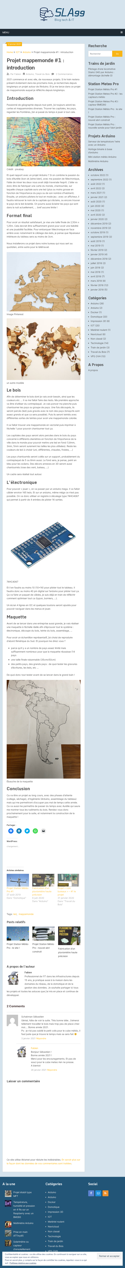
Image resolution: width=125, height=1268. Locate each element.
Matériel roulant (99, 329)
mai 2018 (95, 272)
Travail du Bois (42, 74)
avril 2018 (96, 276)
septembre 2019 (99, 236)
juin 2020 (95, 206)
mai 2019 (95, 245)
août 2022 (96, 183)
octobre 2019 (98, 232)
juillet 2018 (96, 263)
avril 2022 (96, 188)
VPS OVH (96, 356)
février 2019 (97, 250)
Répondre (41, 1038)
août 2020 (96, 201)
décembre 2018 (99, 258)
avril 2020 (96, 214)
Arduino (27, 52)
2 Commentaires (64, 74)
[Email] (98, 1193)
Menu (5, 32)
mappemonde (26, 914)
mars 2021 (96, 192)
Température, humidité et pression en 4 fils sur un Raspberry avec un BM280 (24, 1209)
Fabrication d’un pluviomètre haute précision (41, 891)
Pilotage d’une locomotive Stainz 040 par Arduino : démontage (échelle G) (101, 72)
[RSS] (105, 1193)
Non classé (96, 338)
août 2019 (96, 241)
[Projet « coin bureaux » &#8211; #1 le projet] (69, 880)
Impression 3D (98, 321)
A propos (93, 370)
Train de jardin (98, 347)
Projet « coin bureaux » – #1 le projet (67, 891)
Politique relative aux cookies (23, 1263)
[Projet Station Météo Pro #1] (18, 880)
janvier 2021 (97, 197)
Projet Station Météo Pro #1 (102, 89)
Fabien (17, 74)
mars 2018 (96, 280)
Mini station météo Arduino (102, 156)
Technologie (97, 343)
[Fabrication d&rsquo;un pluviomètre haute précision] (43, 880)
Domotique (96, 316)
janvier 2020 (97, 219)
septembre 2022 (99, 179)
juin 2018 (95, 267)
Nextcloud (96, 334)
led (15, 914)
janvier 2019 (97, 254)
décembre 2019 (99, 223)
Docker (94, 312)
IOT (18, 52)
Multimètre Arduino (98, 161)
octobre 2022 (98, 175)
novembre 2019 (99, 228)
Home (10, 52)
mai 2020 (96, 210)
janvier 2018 (97, 289)
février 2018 (97, 285)
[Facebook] (91, 1193)
